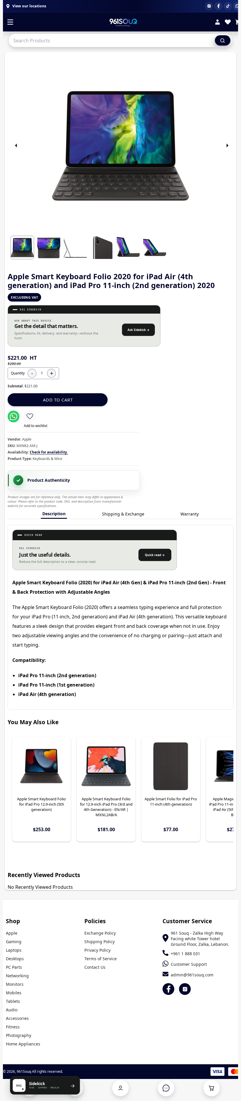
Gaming (13, 941)
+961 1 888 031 (185, 953)
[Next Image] (227, 145)
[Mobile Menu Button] (10, 22)
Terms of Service (100, 958)
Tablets (13, 1001)
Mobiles (13, 992)
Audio (11, 1010)
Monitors (15, 984)
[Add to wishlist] (30, 416)
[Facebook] (218, 6)
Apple (11, 933)
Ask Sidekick (139, 330)
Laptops (13, 950)
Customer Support (189, 964)
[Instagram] (209, 6)
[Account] (217, 22)
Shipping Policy (99, 941)
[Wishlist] (228, 22)
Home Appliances (23, 1044)
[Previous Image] (16, 145)
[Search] (223, 40)
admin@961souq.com (192, 975)
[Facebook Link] (168, 989)
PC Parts (14, 967)
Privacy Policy (97, 950)
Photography (18, 1035)
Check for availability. (49, 452)
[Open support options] (166, 1088)
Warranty (189, 514)
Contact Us (95, 967)
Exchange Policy (100, 933)
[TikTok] (228, 6)
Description (54, 513)
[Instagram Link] (185, 989)
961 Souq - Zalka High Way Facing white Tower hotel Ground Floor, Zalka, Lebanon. (200, 938)
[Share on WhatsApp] (13, 416)
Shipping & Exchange (123, 514)
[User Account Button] (120, 1088)
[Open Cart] (211, 1088)
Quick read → (155, 555)
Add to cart (58, 400)
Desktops (15, 958)
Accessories (17, 1018)
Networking (17, 975)
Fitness (13, 1027)
